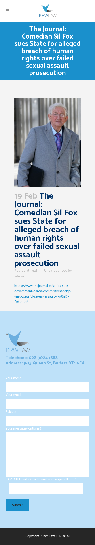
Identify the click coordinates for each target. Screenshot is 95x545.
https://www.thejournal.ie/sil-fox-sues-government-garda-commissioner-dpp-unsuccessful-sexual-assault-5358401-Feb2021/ (42, 294)
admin (19, 276)
